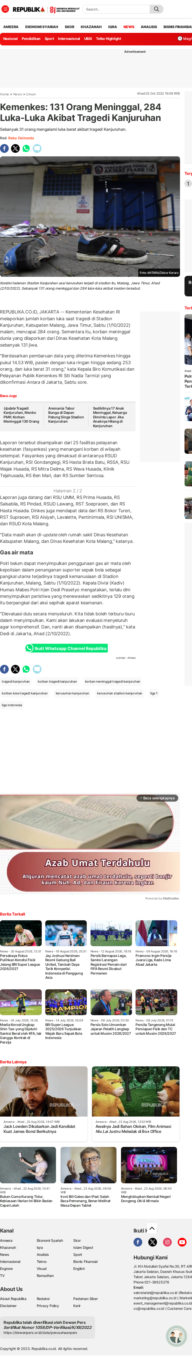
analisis (149, 27)
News (17, 94)
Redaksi (43, 1299)
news (129, 27)
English (79, 1268)
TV (2, 1275)
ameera (10, 27)
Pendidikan (31, 38)
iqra (112, 27)
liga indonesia (12, 705)
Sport (49, 38)
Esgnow (6, 1268)
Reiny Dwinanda (21, 138)
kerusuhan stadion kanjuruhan (119, 693)
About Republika (13, 1299)
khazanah (91, 27)
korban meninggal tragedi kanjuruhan (112, 681)
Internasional (69, 38)
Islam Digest (83, 1247)
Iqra (40, 1247)
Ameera (6, 1240)
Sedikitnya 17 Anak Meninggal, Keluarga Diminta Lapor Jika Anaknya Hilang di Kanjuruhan (110, 417)
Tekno (41, 1261)
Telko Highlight (108, 38)
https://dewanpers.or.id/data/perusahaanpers (40, 1332)
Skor (76, 1240)
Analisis (43, 1254)
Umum (31, 94)
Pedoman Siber (85, 1299)
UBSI (88, 38)
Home (4, 94)
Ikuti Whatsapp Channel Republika (70, 648)
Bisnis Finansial (85, 1261)
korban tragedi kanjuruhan (57, 681)
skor (69, 27)
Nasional (10, 38)
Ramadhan (45, 1275)
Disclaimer (8, 1306)
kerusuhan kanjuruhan (72, 693)
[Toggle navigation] (5, 9)
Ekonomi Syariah (41, 27)
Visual (41, 1268)
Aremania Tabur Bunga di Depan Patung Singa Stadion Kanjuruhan (66, 415)
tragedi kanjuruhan (16, 681)
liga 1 (154, 693)
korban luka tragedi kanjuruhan (25, 693)
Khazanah (8, 1247)
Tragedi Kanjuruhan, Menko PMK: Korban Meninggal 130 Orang (21, 415)
